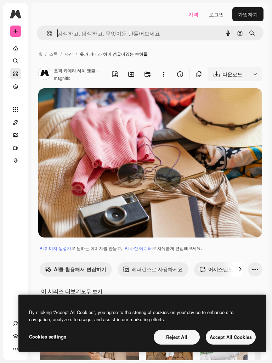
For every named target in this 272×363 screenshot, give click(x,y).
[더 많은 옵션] (164, 74)
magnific (62, 78)
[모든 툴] (15, 109)
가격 (193, 14)
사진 (68, 54)
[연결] (15, 323)
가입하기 (248, 14)
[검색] (15, 61)
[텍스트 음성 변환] (15, 160)
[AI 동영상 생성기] (15, 147)
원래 (79, 102)
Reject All (176, 337)
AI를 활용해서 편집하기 (80, 269)
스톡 (53, 54)
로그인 (216, 14)
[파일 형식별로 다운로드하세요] (255, 74)
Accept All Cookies (231, 337)
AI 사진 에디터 (138, 248)
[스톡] (15, 73)
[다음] (240, 269)
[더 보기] (15, 348)
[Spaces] (15, 122)
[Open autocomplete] (47, 33)
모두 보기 (91, 291)
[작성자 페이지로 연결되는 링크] (44, 74)
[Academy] (15, 336)
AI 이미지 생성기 (55, 248)
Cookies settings (47, 336)
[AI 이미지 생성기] (15, 135)
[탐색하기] (15, 86)
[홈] (15, 48)
